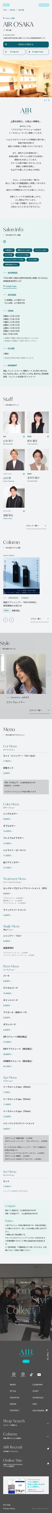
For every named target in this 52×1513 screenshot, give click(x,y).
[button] (5, 619)
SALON (12, 10)
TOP (5, 10)
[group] (21, 584)
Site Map (7, 1505)
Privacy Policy (9, 1509)
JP (5, 5)
